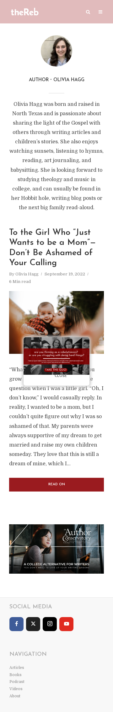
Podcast (16, 682)
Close (61, 376)
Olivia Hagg (27, 274)
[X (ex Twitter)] (33, 624)
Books (15, 675)
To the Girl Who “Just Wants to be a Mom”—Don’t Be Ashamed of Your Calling (52, 248)
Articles (16, 667)
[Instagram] (50, 624)
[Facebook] (16, 624)
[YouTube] (66, 624)
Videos (16, 689)
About (14, 696)
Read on (56, 484)
